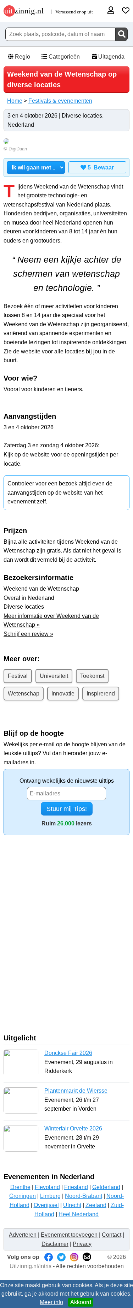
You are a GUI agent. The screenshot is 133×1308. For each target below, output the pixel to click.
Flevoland (47, 1187)
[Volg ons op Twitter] (61, 1257)
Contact (111, 1235)
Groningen (22, 1196)
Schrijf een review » (28, 634)
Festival (18, 676)
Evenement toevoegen (69, 1235)
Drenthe (20, 1187)
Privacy (82, 1244)
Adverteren (23, 1235)
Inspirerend (101, 694)
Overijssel (46, 1205)
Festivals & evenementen (60, 101)
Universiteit (54, 676)
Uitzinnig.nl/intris (30, 1266)
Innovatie (62, 694)
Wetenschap (23, 694)
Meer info (51, 1302)
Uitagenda (110, 57)
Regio (21, 57)
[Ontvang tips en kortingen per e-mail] (87, 1257)
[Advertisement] (66, 937)
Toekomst (92, 676)
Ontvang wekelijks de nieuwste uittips (67, 781)
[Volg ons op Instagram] (74, 1257)
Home (14, 101)
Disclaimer (54, 1244)
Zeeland (95, 1205)
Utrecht (72, 1205)
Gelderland (106, 1187)
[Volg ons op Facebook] (48, 1257)
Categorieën (63, 57)
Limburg (50, 1196)
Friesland (76, 1187)
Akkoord (80, 1302)
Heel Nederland (79, 1214)
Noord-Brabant (83, 1196)
